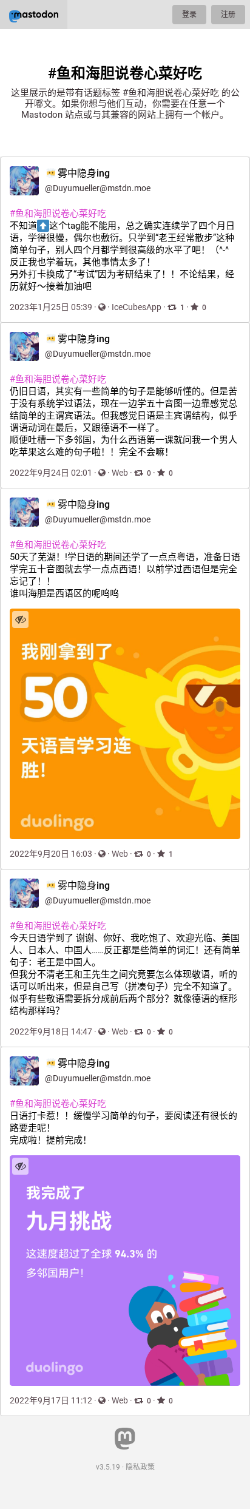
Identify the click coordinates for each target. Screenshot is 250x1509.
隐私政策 (140, 1467)
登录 (189, 14)
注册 (228, 14)
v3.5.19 (108, 1467)
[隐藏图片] (20, 619)
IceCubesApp (136, 307)
